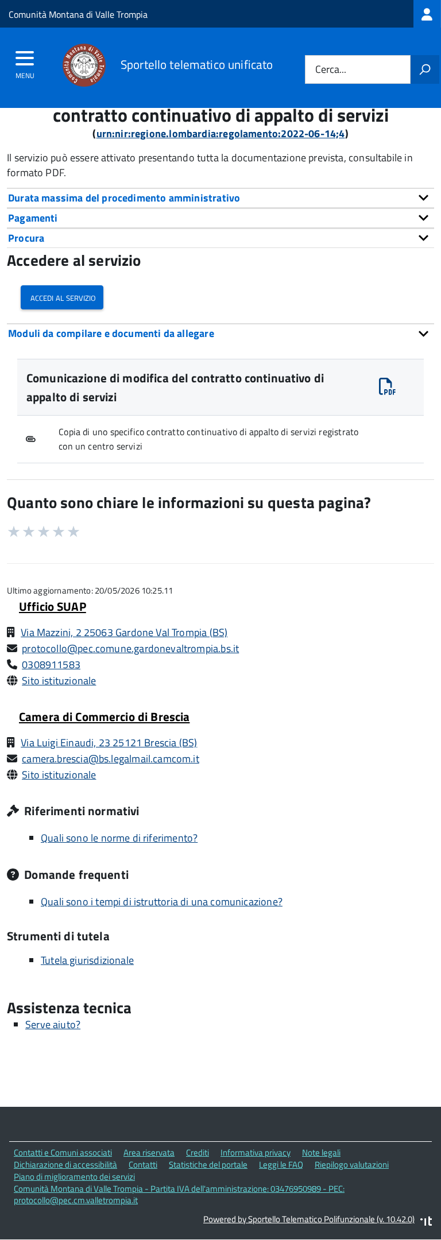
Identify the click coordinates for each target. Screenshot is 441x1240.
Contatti (143, 1164)
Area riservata (149, 1152)
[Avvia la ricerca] (425, 69)
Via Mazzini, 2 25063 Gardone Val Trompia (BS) (124, 632)
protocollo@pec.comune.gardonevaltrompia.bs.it (130, 648)
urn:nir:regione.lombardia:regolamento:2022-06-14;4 (220, 133)
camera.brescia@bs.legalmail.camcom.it (110, 758)
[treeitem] (427, 14)
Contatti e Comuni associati (63, 1152)
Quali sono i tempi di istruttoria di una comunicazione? (162, 901)
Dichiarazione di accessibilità (65, 1164)
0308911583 (51, 664)
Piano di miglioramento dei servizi (74, 1176)
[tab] (220, 197)
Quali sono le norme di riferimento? (119, 838)
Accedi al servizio (62, 297)
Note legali (321, 1152)
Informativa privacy (255, 1152)
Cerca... (330, 70)
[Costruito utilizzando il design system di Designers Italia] (426, 1222)
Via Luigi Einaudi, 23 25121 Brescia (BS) (109, 742)
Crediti (197, 1152)
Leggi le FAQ (281, 1164)
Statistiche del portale (208, 1164)
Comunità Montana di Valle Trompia (78, 14)
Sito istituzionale (59, 680)
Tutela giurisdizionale (87, 960)
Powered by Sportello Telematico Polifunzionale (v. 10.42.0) (309, 1219)
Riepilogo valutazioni (352, 1164)
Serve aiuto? (52, 1024)
